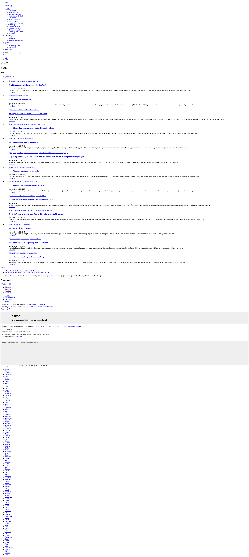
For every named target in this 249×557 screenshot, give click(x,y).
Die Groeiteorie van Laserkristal (21, 228)
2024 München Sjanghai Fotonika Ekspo (25, 171)
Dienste (7, 42)
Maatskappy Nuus (14, 46)
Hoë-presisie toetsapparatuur (20, 99)
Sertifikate (12, 33)
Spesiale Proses (13, 21)
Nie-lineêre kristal (14, 12)
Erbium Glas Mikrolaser (16, 23)
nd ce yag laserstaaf (20, 306)
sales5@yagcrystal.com (26, 272)
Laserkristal (12, 11)
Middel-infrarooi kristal (16, 16)
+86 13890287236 (10, 271)
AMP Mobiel (41, 304)
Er (27, 306)
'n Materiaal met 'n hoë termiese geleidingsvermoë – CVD (31, 200)
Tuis (6, 58)
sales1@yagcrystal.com (12, 272)
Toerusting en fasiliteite (16, 32)
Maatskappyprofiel (14, 26)
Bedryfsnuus (12, 47)
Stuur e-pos (4, 310)
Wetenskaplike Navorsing (16, 40)
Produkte (7, 9)
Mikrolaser (43, 306)
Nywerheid (12, 39)
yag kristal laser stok (7, 306)
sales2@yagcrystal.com (41, 272)
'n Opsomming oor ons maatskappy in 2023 (26, 185)
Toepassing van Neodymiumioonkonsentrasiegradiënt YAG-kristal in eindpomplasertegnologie (46, 157)
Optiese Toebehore (14, 19)
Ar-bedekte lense (34, 306)
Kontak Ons (8, 49)
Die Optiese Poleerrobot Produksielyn (23, 142)
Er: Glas (49, 306)
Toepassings (8, 299)
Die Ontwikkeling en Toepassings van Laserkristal (28, 243)
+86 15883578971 (34, 271)
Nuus (6, 44)
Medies (11, 37)
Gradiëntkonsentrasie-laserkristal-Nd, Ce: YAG (27, 85)
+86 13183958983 (22, 271)
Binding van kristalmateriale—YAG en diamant (28, 114)
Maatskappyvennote (15, 28)
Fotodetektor (12, 18)
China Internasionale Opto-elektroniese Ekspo (27, 257)
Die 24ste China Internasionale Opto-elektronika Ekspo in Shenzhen (36, 214)
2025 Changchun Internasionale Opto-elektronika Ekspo (31, 128)
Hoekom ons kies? (14, 30)
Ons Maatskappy (10, 25)
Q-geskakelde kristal (15, 14)
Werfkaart (33, 304)
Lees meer (12, 92)
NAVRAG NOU (6, 284)
